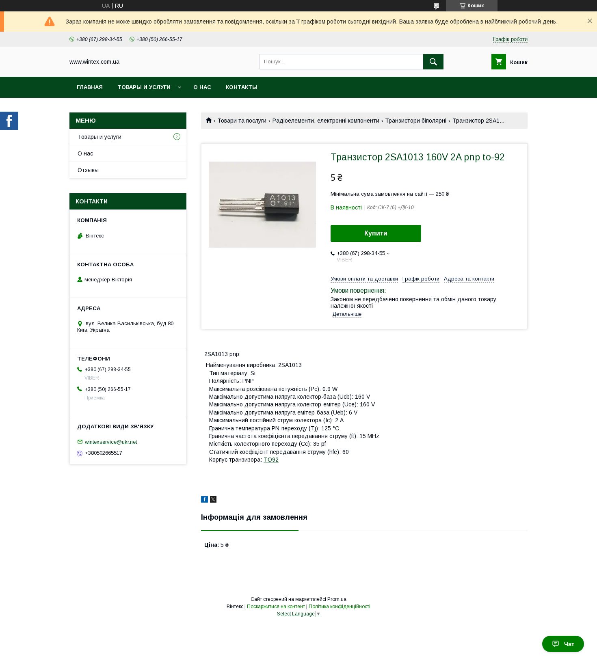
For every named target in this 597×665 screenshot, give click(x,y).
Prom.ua (336, 599)
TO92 (271, 459)
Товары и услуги (144, 87)
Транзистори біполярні (415, 120)
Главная (90, 87)
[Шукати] (433, 61)
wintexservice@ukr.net (111, 441)
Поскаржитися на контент (276, 606)
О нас (202, 87)
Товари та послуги (241, 120)
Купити (375, 233)
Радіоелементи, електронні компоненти (326, 120)
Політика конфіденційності (339, 606)
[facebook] (204, 500)
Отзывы (88, 170)
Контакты (241, 87)
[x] (213, 500)
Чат (569, 644)
